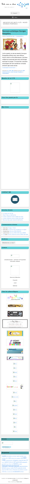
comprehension (9, 460)
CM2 (13, 70)
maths (12, 468)
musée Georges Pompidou (16, 72)
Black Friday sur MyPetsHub (9, 215)
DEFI (14, 462)
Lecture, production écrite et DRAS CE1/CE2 (13, 216)
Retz (8, 469)
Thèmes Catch (19, 481)
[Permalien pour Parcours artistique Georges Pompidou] (14, 51)
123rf (15, 283)
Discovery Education (15, 277)
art (21, 70)
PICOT (15, 468)
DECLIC (11, 462)
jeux (21, 464)
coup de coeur (22, 460)
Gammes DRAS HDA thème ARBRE (18, 233)
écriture (22, 471)
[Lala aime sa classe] (15, 10)
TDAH (3, 471)
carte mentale (20, 456)
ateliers (10, 456)
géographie (24, 462)
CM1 (10, 70)
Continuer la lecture (9, 67)
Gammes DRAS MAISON (15, 231)
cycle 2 (3, 462)
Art (8, 70)
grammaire (19, 462)
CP (27, 460)
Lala (13, 36)
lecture (4, 468)
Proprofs (15, 280)
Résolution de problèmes (18, 469)
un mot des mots (9, 471)
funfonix (15, 285)
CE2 (9, 458)
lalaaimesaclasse (6, 72)
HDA (24, 70)
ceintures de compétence (16, 458)
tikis (5, 471)
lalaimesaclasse (23, 466)
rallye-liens (4, 469)
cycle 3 (7, 462)
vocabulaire (16, 471)
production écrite (22, 468)
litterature (8, 468)
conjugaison (15, 460)
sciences (25, 469)
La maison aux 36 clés (8, 213)
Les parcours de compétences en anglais (17, 229)
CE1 (7, 458)
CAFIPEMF (14, 456)
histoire (15, 464)
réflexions (11, 469)
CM (22, 458)
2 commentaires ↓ (20, 36)
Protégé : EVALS (12, 228)
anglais (4, 456)
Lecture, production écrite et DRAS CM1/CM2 (13, 218)
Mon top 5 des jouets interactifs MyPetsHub (13, 220)
